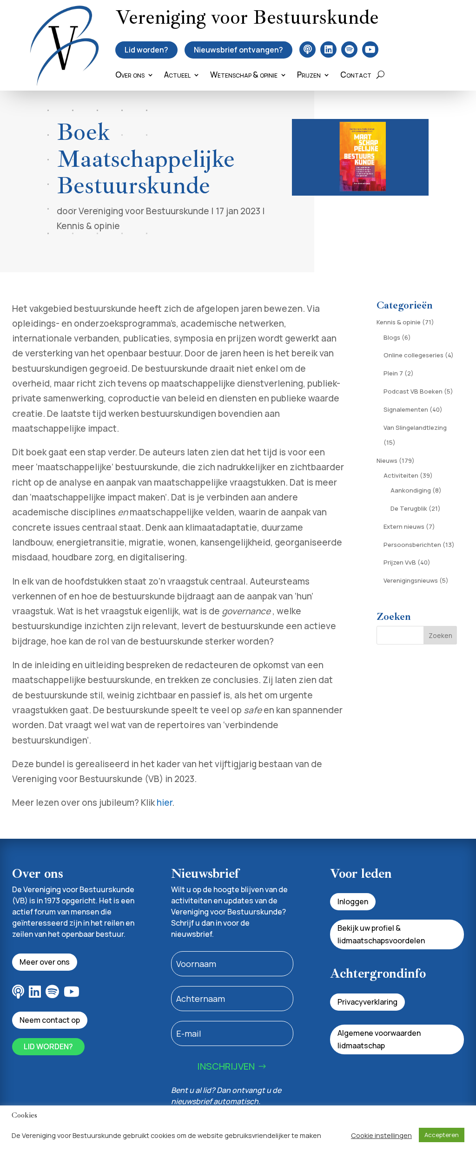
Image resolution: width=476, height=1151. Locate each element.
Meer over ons (45, 962)
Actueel (177, 76)
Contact (355, 76)
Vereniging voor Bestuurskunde (144, 211)
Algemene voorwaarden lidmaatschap (379, 1039)
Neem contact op (50, 1020)
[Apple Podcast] (307, 49)
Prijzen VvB (399, 562)
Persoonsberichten (412, 544)
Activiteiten (400, 475)
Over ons (130, 76)
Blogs (391, 337)
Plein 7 (393, 373)
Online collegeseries (413, 355)
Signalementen (405, 409)
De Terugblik (408, 508)
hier (164, 802)
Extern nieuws (403, 526)
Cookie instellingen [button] (381, 1135)
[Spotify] (349, 49)
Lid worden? (146, 50)
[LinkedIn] (328, 49)
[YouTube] (370, 49)
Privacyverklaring (367, 1002)
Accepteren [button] (441, 1135)
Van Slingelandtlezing (415, 427)
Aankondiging (410, 490)
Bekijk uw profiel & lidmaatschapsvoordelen (381, 934)
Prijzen (309, 76)
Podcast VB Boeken (413, 391)
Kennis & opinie (88, 226)
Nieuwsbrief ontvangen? (238, 50)
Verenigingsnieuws (410, 580)
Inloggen (352, 901)
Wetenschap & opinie (244, 76)
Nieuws (387, 460)
